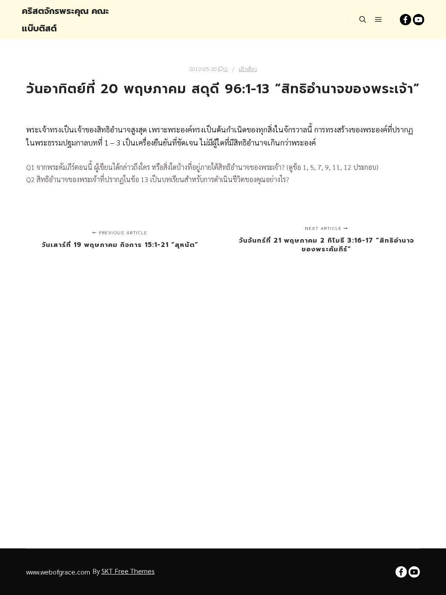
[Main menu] (378, 19)
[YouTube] (418, 19)
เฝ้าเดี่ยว (248, 68)
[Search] (363, 19)
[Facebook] (405, 19)
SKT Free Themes (128, 570)
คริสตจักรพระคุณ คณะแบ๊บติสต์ (65, 19)
